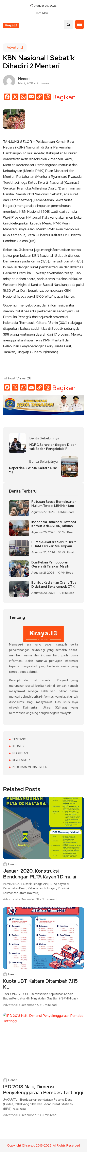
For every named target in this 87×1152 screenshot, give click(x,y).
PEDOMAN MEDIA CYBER (29, 767)
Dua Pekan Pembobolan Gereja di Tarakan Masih (50, 564)
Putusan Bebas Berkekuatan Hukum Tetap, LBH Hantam (53, 504)
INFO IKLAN (20, 753)
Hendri (12, 864)
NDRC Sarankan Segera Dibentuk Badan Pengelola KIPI (52, 447)
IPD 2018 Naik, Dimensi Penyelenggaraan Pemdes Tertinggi (43, 1090)
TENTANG (19, 739)
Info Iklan (42, 13)
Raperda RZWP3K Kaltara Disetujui (33, 470)
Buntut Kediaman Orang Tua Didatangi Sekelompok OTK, (53, 585)
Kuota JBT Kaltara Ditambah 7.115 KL (40, 984)
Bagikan (64, 97)
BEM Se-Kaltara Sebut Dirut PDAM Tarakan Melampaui (53, 544)
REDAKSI (18, 746)
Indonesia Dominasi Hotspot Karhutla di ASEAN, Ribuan (53, 524)
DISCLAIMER (21, 760)
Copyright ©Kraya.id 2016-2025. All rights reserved (43, 1145)
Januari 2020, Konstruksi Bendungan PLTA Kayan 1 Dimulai (39, 874)
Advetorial (15, 47)
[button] (79, 24)
